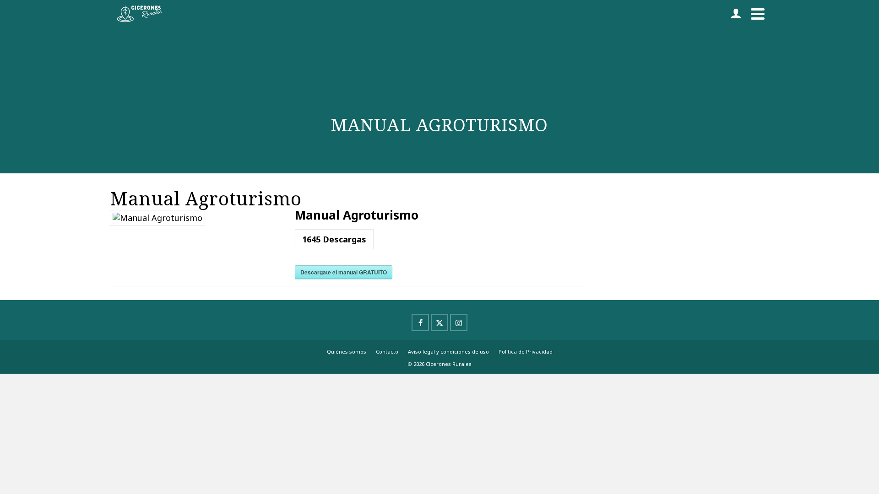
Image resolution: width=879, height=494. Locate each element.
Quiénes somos (346, 351)
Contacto (387, 351)
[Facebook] (420, 322)
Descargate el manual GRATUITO (343, 272)
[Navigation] (757, 13)
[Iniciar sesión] (735, 13)
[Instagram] (458, 322)
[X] (439, 322)
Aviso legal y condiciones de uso (448, 351)
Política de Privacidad (526, 351)
